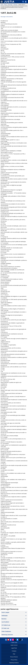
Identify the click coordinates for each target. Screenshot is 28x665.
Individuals (5, 615)
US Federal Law (6, 625)
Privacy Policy (14, 659)
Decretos (15, 4)
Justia (2, 4)
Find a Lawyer (5, 612)
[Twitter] (20, 640)
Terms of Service (14, 656)
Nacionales (10, 4)
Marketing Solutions (7, 634)
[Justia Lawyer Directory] (22, 640)
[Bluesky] (17, 640)
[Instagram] (13, 640)
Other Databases (6, 631)
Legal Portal (14, 648)
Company (14, 651)
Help (14, 653)
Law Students (5, 622)
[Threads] (15, 640)
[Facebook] (11, 640)
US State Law (5, 628)
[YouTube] (8, 640)
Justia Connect (14, 645)
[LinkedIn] (6, 640)
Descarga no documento (7, 16)
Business (4, 619)
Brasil (5, 4)
